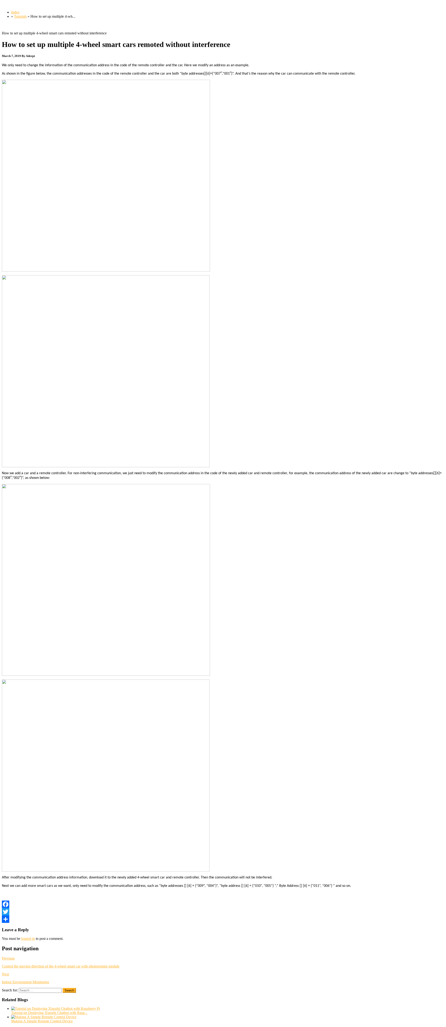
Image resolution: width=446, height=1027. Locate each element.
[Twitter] (223, 911)
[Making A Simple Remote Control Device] (43, 1017)
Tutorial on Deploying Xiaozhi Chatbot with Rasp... (49, 1013)
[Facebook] (223, 904)
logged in (28, 939)
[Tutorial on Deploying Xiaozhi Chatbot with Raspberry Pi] (55, 1008)
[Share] (223, 919)
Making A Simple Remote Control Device (42, 1021)
